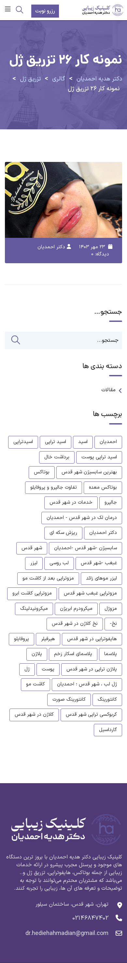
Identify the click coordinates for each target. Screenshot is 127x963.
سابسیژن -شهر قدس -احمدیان (85, 548)
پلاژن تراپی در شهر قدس (91, 669)
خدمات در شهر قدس (70, 502)
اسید (83, 442)
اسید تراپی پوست (99, 457)
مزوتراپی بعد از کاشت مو (48, 578)
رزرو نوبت (45, 11)
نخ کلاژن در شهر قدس (75, 623)
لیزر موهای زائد (101, 578)
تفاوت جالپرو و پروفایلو (53, 487)
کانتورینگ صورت (69, 699)
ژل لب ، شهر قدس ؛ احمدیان (87, 684)
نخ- (113, 623)
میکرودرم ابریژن (76, 608)
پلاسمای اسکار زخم (73, 654)
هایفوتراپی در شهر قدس (92, 639)
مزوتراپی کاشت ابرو (32, 593)
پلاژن (37, 654)
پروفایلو (21, 639)
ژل (27, 669)
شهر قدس (31, 548)
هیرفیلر (48, 639)
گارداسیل (108, 730)
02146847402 (90, 918)
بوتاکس (41, 472)
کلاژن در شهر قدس (34, 714)
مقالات (108, 390)
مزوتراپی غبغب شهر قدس (90, 593)
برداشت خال (56, 457)
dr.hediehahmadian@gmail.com (66, 933)
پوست (48, 669)
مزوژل (111, 608)
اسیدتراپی (23, 442)
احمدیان (108, 442)
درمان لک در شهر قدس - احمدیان (82, 518)
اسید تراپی (55, 442)
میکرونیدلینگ (34, 608)
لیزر (33, 563)
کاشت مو (35, 684)
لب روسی (59, 563)
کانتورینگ (107, 699)
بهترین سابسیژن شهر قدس (89, 472)
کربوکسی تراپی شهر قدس (91, 714)
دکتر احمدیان (51, 247)
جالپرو (111, 502)
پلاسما (110, 654)
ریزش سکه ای (63, 533)
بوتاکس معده (103, 487)
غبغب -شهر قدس (99, 563)
